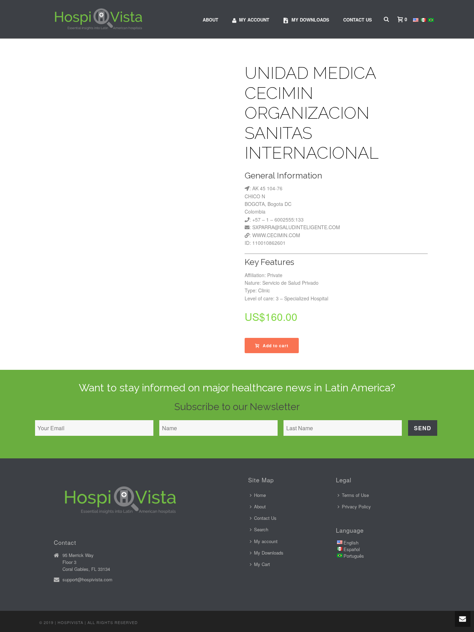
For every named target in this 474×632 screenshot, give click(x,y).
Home (260, 495)
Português (354, 555)
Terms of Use (355, 495)
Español (352, 549)
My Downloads (268, 552)
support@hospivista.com (87, 579)
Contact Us (357, 19)
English (351, 542)
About (210, 19)
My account (254, 19)
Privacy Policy (356, 506)
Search (261, 529)
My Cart (262, 564)
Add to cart (275, 345)
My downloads (310, 19)
